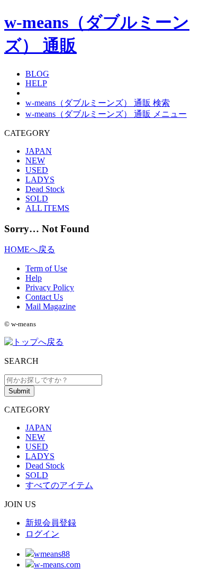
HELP (36, 83)
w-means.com (57, 564)
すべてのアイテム (59, 485)
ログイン (42, 533)
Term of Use (46, 268)
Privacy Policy (49, 287)
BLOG (37, 73)
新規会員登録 (50, 522)
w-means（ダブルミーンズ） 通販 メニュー (106, 113)
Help (33, 277)
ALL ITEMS (47, 208)
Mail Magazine (50, 306)
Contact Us (44, 296)
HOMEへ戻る (29, 249)
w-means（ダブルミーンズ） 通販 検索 (97, 102)
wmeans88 (52, 553)
